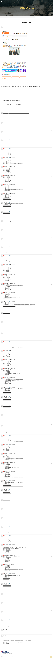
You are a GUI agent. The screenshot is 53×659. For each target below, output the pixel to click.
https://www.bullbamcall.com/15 (6, 298)
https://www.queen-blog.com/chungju (7, 308)
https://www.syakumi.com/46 (6, 213)
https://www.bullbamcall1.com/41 (7, 289)
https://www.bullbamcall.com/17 (6, 179)
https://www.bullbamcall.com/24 (6, 362)
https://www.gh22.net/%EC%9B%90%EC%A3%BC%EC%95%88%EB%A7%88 (11, 135)
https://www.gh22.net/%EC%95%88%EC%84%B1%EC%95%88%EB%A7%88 (11, 158)
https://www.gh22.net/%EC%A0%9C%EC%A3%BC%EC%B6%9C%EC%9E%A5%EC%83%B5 (13, 163)
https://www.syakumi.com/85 (6, 421)
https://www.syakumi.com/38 (6, 142)
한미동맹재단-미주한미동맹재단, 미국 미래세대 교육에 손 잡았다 (11, 106)
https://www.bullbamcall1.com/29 (7, 178)
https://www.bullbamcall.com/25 (6, 559)
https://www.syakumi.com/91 (6, 484)
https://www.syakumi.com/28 (6, 370)
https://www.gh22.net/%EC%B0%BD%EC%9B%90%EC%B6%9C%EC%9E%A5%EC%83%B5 (13, 297)
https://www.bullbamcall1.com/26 (7, 208)
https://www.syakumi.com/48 (6, 286)
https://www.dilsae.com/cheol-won (7, 624)
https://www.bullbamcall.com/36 (6, 293)
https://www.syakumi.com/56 (6, 149)
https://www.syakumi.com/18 (6, 566)
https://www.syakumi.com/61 (6, 313)
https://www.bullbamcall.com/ (6, 177)
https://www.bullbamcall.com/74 (6, 529)
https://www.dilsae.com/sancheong (7, 150)
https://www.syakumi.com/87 (6, 352)
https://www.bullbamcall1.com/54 (7, 615)
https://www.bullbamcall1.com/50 (7, 214)
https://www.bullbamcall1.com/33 (7, 343)
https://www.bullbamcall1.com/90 (7, 160)
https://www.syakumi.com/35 (6, 447)
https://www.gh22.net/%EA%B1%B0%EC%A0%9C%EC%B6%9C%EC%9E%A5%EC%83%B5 (13, 379)
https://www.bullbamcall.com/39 (6, 623)
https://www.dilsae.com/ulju (6, 315)
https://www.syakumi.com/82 (6, 270)
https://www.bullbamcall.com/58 (6, 552)
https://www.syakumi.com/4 (6, 276)
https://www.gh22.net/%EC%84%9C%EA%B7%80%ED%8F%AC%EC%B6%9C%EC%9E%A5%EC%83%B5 (14, 266)
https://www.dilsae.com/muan (6, 521)
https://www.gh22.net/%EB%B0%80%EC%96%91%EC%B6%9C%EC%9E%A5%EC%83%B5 (13, 167)
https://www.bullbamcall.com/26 (6, 212)
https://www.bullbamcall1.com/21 (7, 345)
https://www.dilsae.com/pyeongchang (7, 459)
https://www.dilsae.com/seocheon (7, 438)
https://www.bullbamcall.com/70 (6, 436)
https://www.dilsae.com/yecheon (7, 161)
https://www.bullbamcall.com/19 (6, 363)
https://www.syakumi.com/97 (6, 530)
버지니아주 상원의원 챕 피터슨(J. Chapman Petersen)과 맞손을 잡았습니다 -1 (12, 104)
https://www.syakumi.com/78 (6, 171)
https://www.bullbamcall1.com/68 (7, 574)
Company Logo (2, 2)
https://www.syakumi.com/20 (6, 625)
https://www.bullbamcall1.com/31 (7, 637)
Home (2, 17)
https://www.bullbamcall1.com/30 (7, 621)
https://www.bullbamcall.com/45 (6, 382)
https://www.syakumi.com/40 (6, 538)
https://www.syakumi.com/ (6, 338)
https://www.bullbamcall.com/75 (6, 195)
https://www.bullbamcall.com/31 (6, 439)
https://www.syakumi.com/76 (6, 428)
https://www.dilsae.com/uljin (6, 561)
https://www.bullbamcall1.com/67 (7, 577)
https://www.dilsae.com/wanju (6, 549)
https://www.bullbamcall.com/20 (6, 531)
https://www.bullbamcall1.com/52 (7, 445)
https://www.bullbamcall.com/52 (6, 356)
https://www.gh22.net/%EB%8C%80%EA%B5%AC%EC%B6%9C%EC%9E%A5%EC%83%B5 (13, 314)
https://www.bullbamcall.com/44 (6, 328)
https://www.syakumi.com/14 (6, 261)
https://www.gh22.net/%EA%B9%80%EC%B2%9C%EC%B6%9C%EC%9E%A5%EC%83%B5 (13, 336)
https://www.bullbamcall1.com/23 (7, 206)
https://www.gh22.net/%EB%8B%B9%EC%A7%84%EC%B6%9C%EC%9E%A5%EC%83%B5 (13, 388)
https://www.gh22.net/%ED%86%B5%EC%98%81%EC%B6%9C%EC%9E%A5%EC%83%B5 (13, 408)
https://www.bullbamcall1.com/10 (7, 401)
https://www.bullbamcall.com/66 (6, 136)
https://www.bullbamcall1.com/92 (7, 153)
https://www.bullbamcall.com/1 (6, 265)
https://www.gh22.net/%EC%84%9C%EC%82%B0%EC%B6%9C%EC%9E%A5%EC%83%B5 (13, 145)
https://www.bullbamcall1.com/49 (7, 172)
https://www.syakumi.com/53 (6, 468)
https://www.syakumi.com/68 (6, 374)
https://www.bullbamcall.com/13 (6, 490)
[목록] (51, 27)
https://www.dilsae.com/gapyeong (7, 252)
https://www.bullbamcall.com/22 (6, 243)
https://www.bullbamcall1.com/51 (7, 361)
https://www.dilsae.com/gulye (6, 322)
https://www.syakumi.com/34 (6, 197)
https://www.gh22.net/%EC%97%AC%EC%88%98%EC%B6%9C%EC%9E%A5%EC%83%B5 (13, 373)
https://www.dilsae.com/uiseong (6, 296)
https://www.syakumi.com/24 (6, 169)
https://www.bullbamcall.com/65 (6, 483)
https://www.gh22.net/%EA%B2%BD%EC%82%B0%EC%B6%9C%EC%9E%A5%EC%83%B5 (13, 285)
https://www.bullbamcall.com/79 (6, 187)
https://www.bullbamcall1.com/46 (7, 205)
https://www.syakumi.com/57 (6, 144)
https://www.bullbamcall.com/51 (6, 626)
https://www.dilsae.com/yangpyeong (7, 294)
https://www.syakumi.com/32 (6, 449)
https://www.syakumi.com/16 (6, 170)
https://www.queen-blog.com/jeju (7, 259)
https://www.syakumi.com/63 (6, 159)
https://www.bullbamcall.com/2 (6, 287)
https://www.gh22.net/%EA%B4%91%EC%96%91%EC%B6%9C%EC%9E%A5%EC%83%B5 (13, 458)
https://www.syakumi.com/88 (6, 198)
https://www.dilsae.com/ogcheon (7, 586)
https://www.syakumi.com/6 (6, 215)
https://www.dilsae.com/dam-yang (7, 355)
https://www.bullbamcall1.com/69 (7, 337)
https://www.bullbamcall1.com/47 (7, 154)
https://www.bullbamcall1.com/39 (7, 440)
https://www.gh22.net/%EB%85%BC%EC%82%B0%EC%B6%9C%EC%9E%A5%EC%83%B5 (13, 360)
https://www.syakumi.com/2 (6, 501)
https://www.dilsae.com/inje (6, 194)
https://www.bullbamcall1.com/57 (7, 539)
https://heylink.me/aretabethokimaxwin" (9, 632)
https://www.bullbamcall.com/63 (6, 176)
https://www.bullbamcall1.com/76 (7, 399)
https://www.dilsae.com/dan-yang (7, 221)
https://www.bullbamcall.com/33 (6, 302)
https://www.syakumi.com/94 (6, 643)
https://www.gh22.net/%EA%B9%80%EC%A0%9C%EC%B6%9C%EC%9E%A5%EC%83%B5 (13, 614)
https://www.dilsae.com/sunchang (7, 383)
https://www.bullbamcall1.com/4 (6, 278)
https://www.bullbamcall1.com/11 (7, 180)
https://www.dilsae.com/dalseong (7, 448)
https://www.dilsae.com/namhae (6, 181)
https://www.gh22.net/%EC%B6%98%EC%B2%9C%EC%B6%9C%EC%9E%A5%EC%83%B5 (13, 441)
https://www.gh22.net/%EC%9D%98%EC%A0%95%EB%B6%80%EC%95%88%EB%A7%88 (13, 415)
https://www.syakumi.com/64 (6, 558)
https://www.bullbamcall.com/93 (6, 389)
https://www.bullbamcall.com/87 (6, 532)
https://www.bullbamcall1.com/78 (7, 242)
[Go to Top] (51, 657)
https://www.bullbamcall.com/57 (6, 607)
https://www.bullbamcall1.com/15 (7, 256)
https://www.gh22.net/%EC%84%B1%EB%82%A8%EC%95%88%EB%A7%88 (11, 454)
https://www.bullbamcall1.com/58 (7, 397)
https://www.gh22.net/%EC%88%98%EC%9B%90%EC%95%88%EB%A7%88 (11, 380)
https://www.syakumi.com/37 (6, 344)
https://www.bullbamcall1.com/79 (7, 269)
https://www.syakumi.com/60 (6, 492)
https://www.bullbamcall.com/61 (6, 185)
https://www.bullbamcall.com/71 (6, 378)
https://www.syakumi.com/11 (6, 474)
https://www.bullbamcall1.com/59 (7, 475)
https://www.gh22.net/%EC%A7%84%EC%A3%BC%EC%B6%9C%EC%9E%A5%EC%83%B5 (13, 522)
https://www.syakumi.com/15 (6, 168)
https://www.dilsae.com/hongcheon (7, 271)
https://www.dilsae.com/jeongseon (7, 275)
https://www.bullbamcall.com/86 (6, 188)
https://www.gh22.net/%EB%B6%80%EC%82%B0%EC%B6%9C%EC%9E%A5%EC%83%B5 (13, 642)
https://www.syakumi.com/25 (6, 371)
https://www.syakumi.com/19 (6, 329)
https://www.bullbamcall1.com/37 (7, 485)
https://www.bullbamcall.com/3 (6, 576)
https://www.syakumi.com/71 (6, 354)
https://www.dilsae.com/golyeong (7, 204)
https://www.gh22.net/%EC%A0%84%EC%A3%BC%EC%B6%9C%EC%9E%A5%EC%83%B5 (13, 207)
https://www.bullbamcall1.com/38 (7, 537)
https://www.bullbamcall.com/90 (6, 457)
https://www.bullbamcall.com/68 (6, 186)
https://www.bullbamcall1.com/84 (7, 369)
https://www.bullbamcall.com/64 (6, 584)
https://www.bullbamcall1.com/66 (7, 222)
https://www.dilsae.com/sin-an (6, 500)
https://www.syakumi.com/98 (6, 372)
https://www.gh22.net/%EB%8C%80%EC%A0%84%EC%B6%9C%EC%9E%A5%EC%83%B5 (13, 189)
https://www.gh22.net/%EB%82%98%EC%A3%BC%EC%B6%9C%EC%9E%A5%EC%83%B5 (13, 477)
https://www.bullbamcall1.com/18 (7, 284)
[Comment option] (51, 112)
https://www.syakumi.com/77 (6, 391)
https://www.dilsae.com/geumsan (7, 288)
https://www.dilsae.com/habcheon (7, 392)
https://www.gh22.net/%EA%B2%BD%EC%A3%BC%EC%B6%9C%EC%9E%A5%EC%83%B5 (13, 203)
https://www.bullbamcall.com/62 (6, 257)
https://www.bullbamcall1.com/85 (7, 268)
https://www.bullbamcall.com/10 (6, 143)
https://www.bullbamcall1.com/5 (6, 568)
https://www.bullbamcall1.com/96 (7, 303)
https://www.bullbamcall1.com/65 (7, 267)
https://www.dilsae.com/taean (6, 466)
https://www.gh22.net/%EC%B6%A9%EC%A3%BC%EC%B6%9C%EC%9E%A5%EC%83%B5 (13, 347)
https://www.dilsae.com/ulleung (6, 450)
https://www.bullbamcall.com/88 (6, 151)
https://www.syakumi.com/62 (6, 190)
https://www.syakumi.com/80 (6, 280)
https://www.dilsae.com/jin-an (6, 570)
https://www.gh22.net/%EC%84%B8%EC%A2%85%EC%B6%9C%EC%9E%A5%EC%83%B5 (13, 575)
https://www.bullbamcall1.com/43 (7, 152)
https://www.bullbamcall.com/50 (6, 616)
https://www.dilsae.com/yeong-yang (7, 307)
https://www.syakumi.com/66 (6, 342)
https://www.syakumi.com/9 (6, 579)
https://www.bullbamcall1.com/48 (7, 249)
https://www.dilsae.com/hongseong (7, 162)
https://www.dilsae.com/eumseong (7, 199)
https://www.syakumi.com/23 (6, 346)
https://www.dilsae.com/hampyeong (7, 260)
